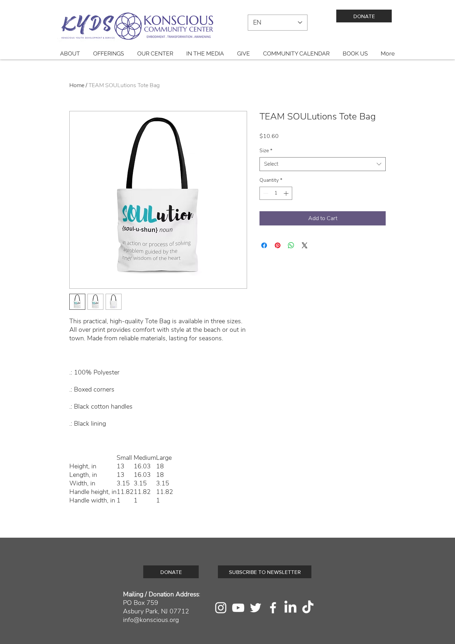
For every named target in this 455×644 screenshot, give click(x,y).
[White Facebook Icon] (273, 607)
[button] (69, 53)
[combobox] (322, 164)
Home (76, 85)
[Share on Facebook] (264, 245)
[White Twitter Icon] (255, 607)
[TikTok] (307, 607)
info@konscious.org (151, 620)
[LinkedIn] (290, 607)
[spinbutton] (275, 193)
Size (265, 150)
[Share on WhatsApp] (291, 245)
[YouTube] (238, 607)
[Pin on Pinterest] (277, 245)
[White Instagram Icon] (220, 607)
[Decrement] (265, 193)
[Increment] (286, 193)
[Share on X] (304, 245)
